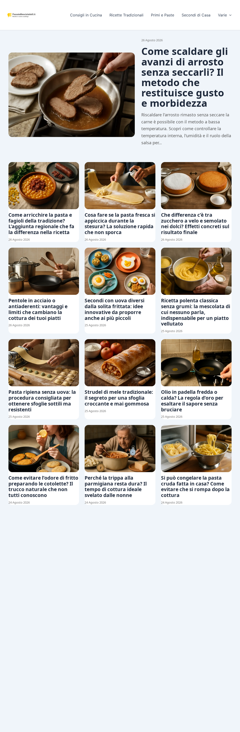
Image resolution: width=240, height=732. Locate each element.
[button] (229, 15)
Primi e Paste (162, 15)
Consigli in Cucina (86, 15)
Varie (222, 15)
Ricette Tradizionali (126, 15)
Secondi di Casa (196, 15)
